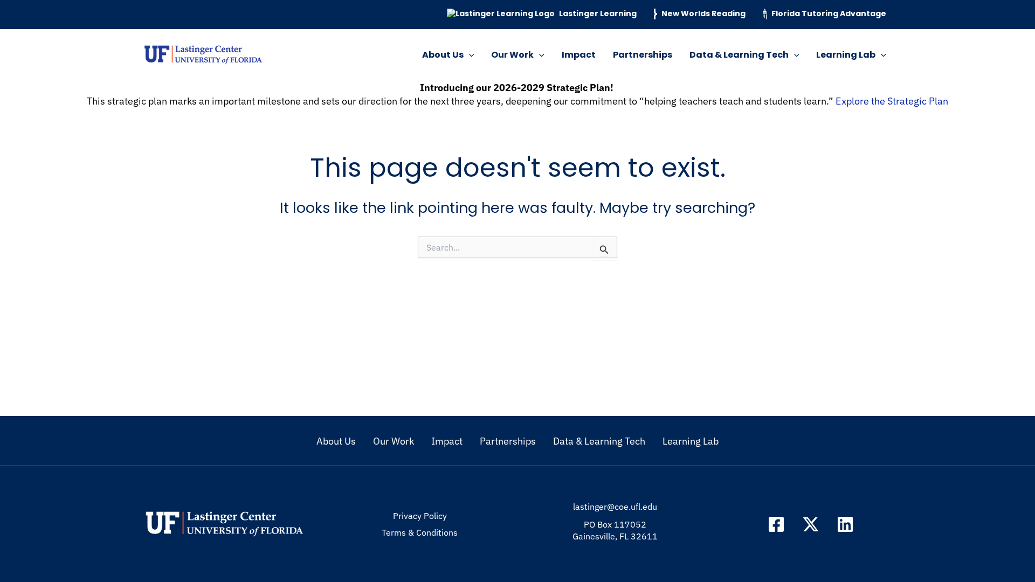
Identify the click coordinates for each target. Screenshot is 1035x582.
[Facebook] (776, 524)
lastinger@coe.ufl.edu (615, 506)
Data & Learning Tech (739, 54)
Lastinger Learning (598, 13)
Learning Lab (845, 54)
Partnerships (642, 54)
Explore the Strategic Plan (892, 101)
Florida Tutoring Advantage (828, 13)
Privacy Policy (420, 515)
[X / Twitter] (810, 524)
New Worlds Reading (703, 13)
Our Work (512, 54)
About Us (443, 54)
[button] (469, 55)
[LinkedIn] (845, 524)
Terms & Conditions (420, 532)
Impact (579, 54)
